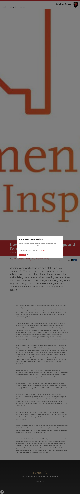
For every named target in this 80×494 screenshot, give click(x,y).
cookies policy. (42, 250)
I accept (22, 255)
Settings (29, 255)
